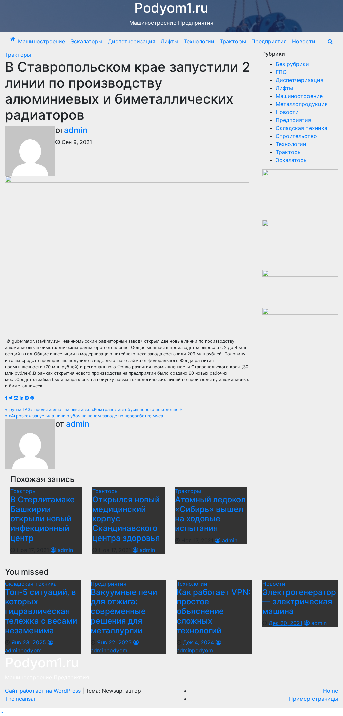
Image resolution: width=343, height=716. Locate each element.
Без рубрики (292, 64)
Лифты (169, 41)
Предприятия (269, 41)
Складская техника (301, 128)
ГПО (281, 72)
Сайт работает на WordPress (43, 690)
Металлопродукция (302, 104)
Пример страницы (313, 698)
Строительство (296, 136)
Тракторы (233, 41)
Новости (303, 41)
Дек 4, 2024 (198, 642)
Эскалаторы (86, 41)
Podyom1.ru (42, 662)
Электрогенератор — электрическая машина (299, 601)
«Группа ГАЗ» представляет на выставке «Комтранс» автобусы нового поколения (92, 409)
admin (75, 130)
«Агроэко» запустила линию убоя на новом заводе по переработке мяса (85, 416)
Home (330, 690)
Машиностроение (41, 41)
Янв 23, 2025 (28, 642)
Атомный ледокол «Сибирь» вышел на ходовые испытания (210, 514)
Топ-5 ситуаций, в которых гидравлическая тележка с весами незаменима (41, 611)
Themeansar (20, 698)
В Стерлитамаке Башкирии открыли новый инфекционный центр (42, 519)
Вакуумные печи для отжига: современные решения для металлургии (124, 611)
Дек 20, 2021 (285, 623)
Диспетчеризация (131, 41)
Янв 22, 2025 (114, 642)
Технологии (199, 41)
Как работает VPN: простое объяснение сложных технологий (214, 611)
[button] (330, 41)
